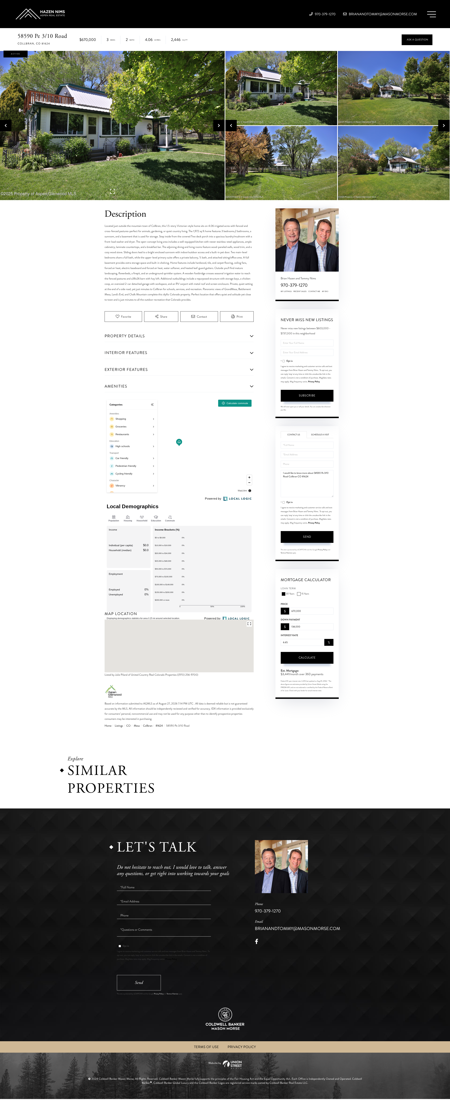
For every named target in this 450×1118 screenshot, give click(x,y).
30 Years (290, 594)
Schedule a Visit (320, 434)
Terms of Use (206, 1046)
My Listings (286, 291)
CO (128, 726)
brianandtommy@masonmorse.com (382, 14)
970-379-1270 (325, 14)
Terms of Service (286, 553)
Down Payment (290, 620)
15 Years (305, 594)
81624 (159, 726)
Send (307, 537)
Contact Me (314, 291)
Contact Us (293, 434)
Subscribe (307, 396)
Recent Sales (300, 291)
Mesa (137, 726)
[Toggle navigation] (431, 14)
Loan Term (288, 588)
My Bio (325, 291)
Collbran (147, 726)
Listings (119, 726)
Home (108, 726)
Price (284, 604)
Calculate (307, 658)
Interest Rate (289, 635)
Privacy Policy (314, 381)
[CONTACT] (417, 39)
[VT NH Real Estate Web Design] (225, 1065)
